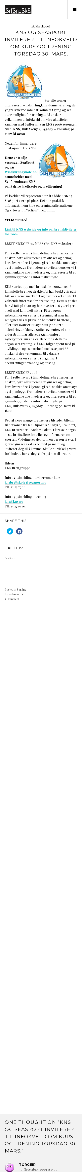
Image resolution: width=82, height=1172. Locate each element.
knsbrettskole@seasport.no (25, 482)
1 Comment (12, 599)
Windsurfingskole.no (21, 172)
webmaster (16, 594)
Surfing (21, 589)
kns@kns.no (14, 501)
